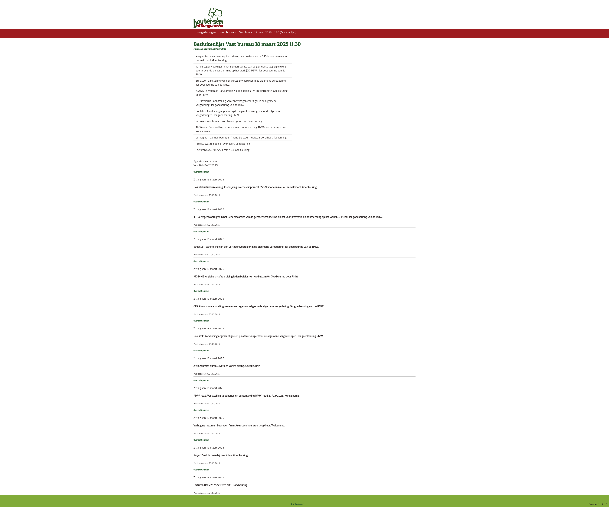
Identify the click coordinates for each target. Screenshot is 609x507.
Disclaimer (297, 504)
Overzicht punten (201, 171)
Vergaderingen (206, 32)
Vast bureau (228, 32)
